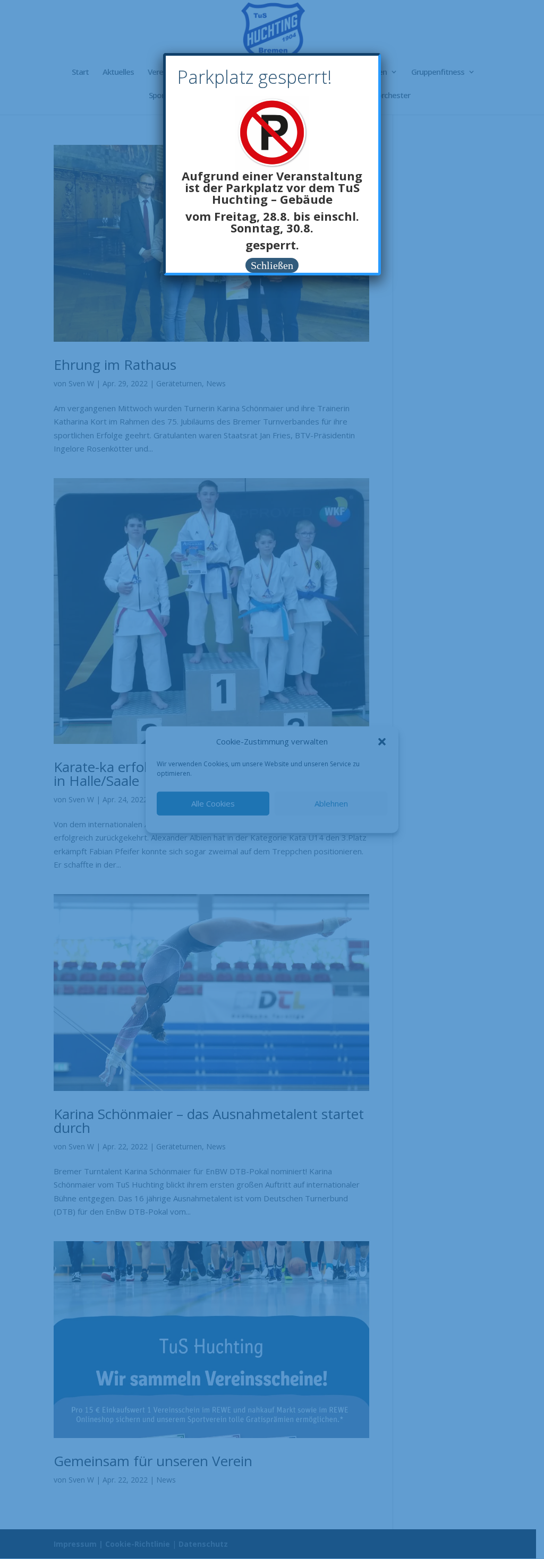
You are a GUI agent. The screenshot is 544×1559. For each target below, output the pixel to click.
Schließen (272, 265)
